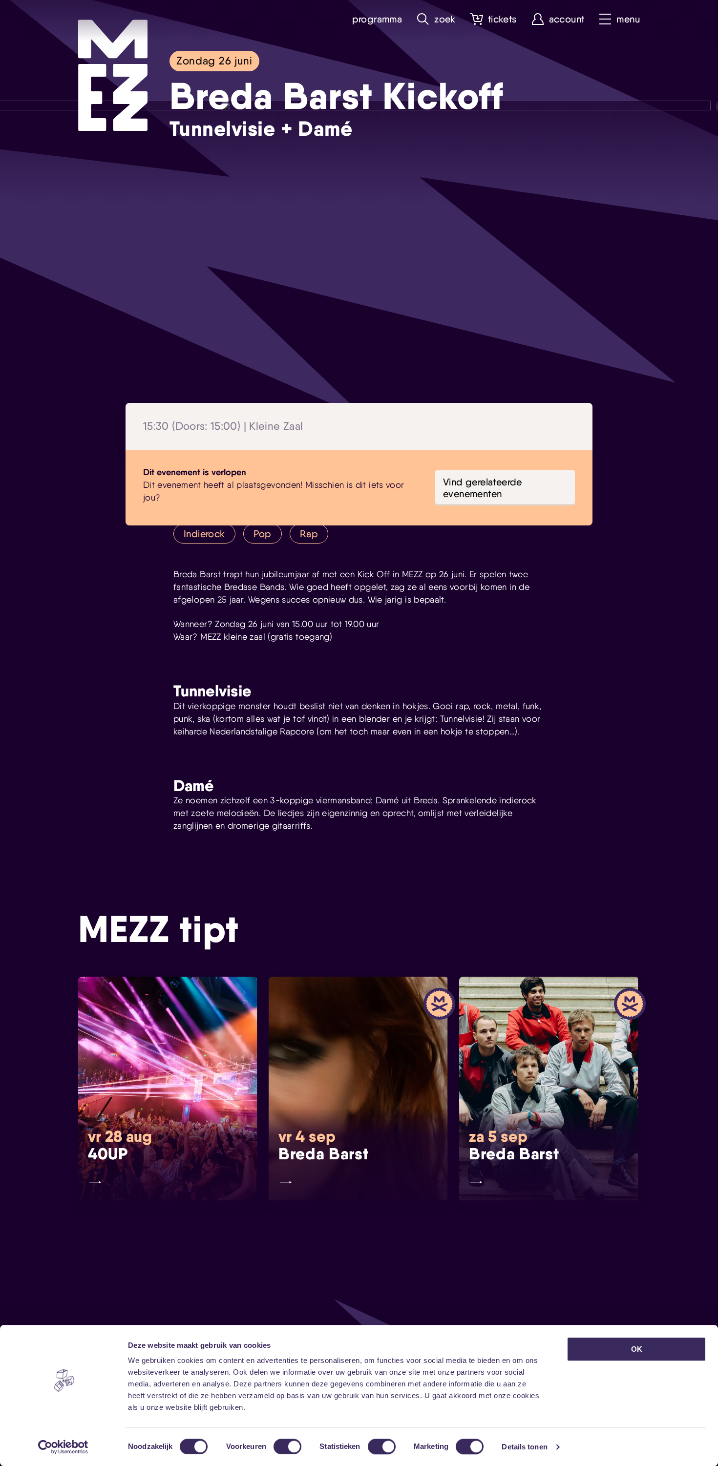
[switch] (287, 1446)
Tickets (502, 19)
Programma (377, 19)
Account (567, 19)
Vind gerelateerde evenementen (482, 488)
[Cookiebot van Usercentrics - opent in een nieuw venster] (63, 1447)
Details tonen (524, 1447)
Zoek (445, 19)
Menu (628, 19)
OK (636, 1349)
